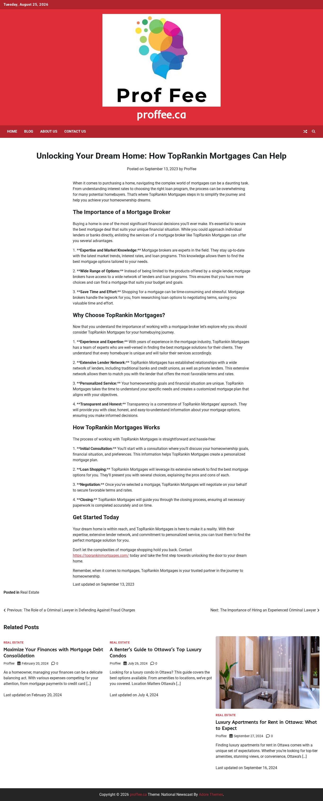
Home (12, 131)
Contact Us (75, 131)
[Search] (313, 131)
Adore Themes (211, 794)
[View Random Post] (305, 131)
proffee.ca (161, 114)
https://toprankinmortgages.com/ (101, 555)
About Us (48, 131)
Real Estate (29, 592)
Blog (28, 131)
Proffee (190, 169)
